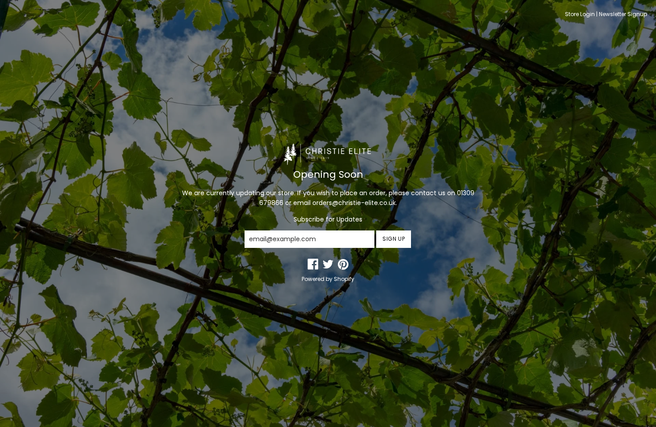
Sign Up (393, 239)
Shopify (344, 279)
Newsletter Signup (623, 14)
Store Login (580, 14)
